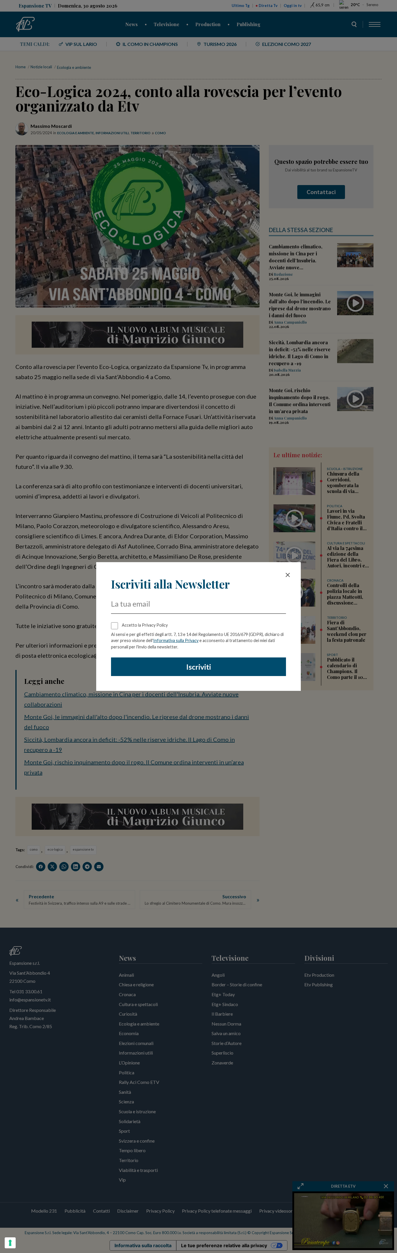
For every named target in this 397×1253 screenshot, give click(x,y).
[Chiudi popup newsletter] (287, 575)
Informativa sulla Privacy (176, 640)
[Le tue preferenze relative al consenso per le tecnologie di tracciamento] (10, 1242)
